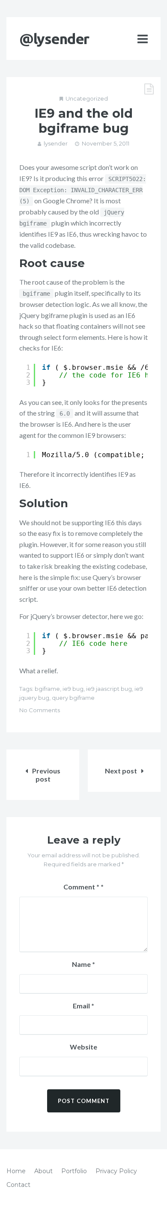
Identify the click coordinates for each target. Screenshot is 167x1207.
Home (16, 1171)
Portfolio (74, 1171)
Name (83, 964)
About (43, 1171)
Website (83, 1047)
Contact (18, 1185)
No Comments (39, 710)
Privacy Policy (116, 1171)
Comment (81, 887)
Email (83, 1006)
